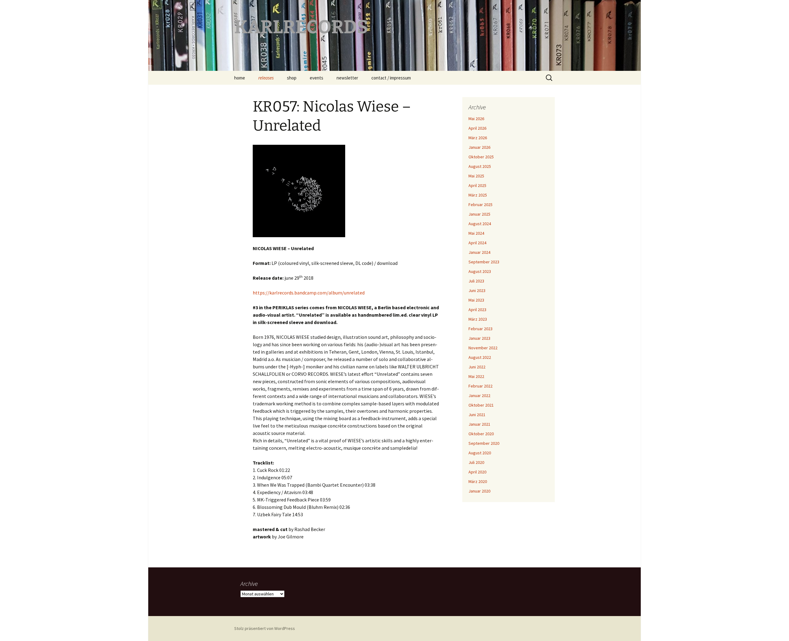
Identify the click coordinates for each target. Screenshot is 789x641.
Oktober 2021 (481, 405)
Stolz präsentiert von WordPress (264, 628)
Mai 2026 (476, 118)
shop (291, 78)
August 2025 (479, 166)
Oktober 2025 (481, 157)
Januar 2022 (479, 395)
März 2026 (477, 137)
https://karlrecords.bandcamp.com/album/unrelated (309, 293)
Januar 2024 (479, 252)
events (316, 78)
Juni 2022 (476, 367)
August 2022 (479, 357)
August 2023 (479, 271)
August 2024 (479, 223)
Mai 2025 (476, 176)
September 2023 (483, 262)
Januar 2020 (479, 491)
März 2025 (477, 195)
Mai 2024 (476, 233)
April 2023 (477, 309)
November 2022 (482, 348)
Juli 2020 (476, 462)
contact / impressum (391, 78)
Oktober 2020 (481, 433)
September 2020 (483, 443)
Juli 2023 (476, 281)
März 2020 (477, 481)
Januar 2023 (479, 338)
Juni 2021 (476, 414)
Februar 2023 (480, 328)
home (239, 78)
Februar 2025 (480, 204)
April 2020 (477, 472)
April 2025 (477, 185)
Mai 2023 (476, 300)
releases (266, 78)
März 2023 (477, 319)
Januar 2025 (479, 214)
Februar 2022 (480, 386)
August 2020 (479, 453)
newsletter (347, 78)
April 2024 (477, 242)
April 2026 (477, 128)
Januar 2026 (479, 147)
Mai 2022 (476, 376)
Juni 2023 (476, 290)
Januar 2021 (479, 424)
